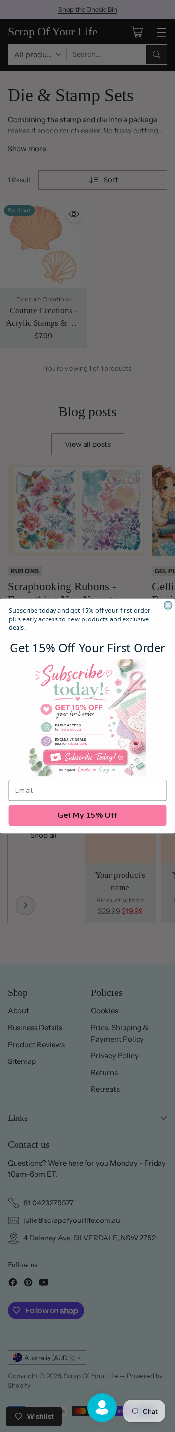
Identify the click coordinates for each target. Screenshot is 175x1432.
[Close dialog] (168, 605)
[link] (87, 717)
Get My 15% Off (87, 815)
